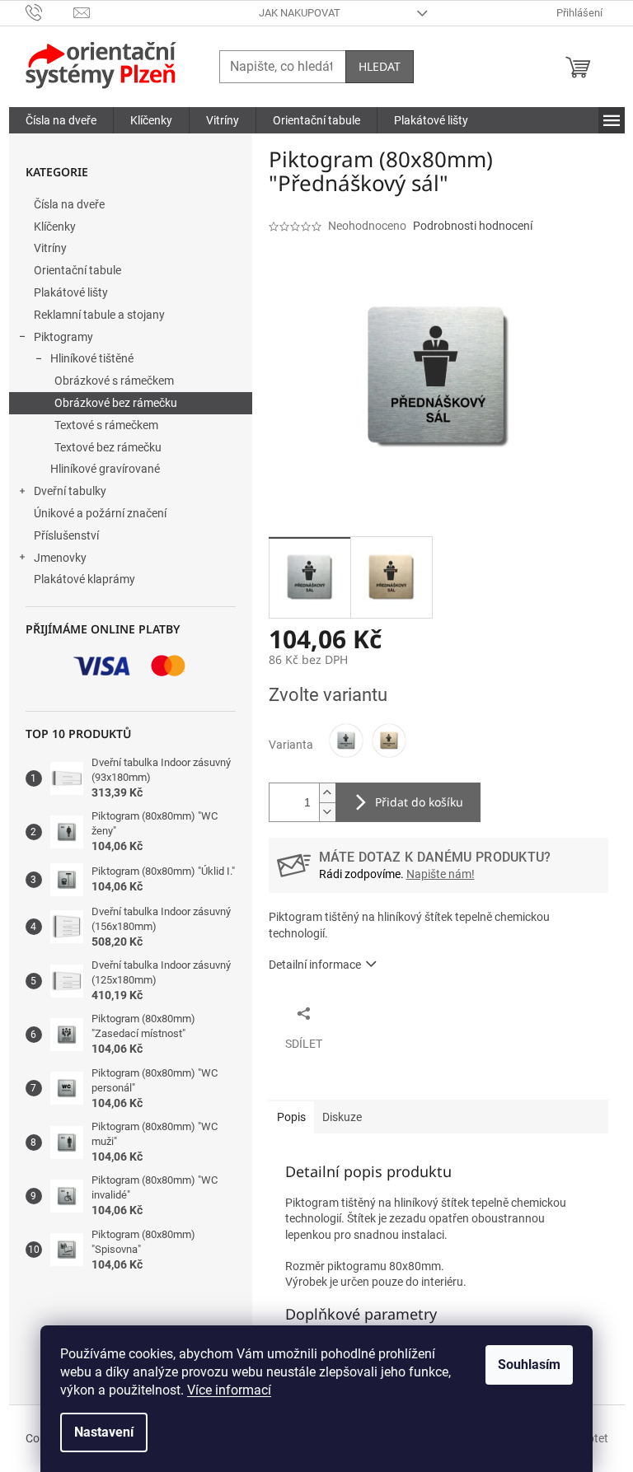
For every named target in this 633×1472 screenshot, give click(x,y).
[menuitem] (61, 120)
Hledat (380, 66)
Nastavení (104, 1432)
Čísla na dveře (69, 204)
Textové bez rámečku (108, 447)
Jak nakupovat (299, 13)
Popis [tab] (291, 1117)
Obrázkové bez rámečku (115, 402)
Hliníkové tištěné (92, 358)
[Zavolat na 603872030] (50, 12)
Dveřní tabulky (70, 491)
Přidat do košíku (419, 802)
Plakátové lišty (71, 292)
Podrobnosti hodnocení (472, 225)
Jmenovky (60, 557)
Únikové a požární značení (100, 513)
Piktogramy (63, 336)
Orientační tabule (77, 270)
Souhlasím (529, 1364)
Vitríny (50, 248)
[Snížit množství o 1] (327, 811)
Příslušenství (66, 535)
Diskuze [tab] (342, 1117)
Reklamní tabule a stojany (99, 314)
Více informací (229, 1390)
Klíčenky (55, 226)
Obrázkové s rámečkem (114, 380)
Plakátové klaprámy (84, 579)
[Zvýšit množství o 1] (327, 792)
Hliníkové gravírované (105, 468)
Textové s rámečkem (106, 425)
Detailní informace (315, 964)
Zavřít (357, 1012)
